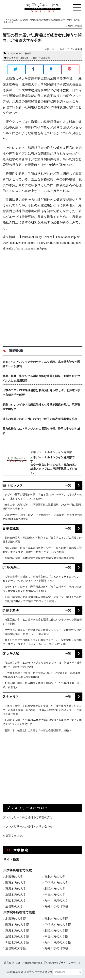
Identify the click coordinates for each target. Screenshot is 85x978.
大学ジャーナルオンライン (42, 971)
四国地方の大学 (15, 900)
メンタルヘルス (15, 53)
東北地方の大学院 (56, 918)
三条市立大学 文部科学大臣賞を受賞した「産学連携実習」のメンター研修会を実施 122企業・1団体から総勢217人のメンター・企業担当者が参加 (42, 710)
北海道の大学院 (15, 918)
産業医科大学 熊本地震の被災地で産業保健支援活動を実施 (39, 558)
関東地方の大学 (15, 882)
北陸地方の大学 (54, 888)
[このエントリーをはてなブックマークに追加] (52, 69)
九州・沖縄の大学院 (57, 942)
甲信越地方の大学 (56, 882)
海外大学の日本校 (56, 906)
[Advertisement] (42, 297)
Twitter (26, 962)
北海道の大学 (14, 876)
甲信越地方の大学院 (57, 924)
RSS (18, 962)
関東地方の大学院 (17, 924)
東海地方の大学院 (17, 930)
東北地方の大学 (54, 876)
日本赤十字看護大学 (40, 58)
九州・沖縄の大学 (56, 900)
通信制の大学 (14, 906)
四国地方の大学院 (17, 942)
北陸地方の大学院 (56, 930)
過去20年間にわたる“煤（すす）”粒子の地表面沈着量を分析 (40, 418)
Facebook (36, 962)
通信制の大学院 (15, 948)
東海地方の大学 (15, 888)
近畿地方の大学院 (17, 936)
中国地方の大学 (54, 894)
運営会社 (9, 962)
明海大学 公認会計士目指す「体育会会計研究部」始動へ (38, 730)
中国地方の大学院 (56, 936)
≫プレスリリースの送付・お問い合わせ (28, 826)
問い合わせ (50, 962)
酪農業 (28, 53)
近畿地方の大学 (15, 894)
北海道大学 (12, 58)
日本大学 (24, 58)
